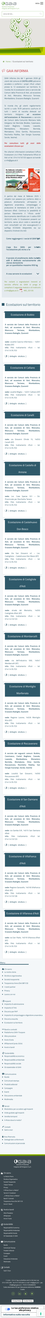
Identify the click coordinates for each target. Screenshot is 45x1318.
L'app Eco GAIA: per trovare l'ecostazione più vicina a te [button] (23, 248)
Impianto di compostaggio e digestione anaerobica (23, 1015)
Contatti (7, 1127)
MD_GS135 (28, 290)
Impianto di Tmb (10, 1007)
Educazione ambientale (13, 1095)
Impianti (8, 1001)
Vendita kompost (10, 1116)
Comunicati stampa (11, 1080)
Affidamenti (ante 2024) (13, 1043)
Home (8, 61)
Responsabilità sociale (12, 1063)
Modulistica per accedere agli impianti (18, 1109)
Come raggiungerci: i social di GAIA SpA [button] (23, 238)
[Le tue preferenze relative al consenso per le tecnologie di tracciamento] (41, 1314)
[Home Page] (10, 3)
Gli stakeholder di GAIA (12, 1067)
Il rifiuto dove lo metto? (13, 1120)
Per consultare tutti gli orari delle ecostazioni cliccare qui (22, 144)
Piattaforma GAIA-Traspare (14, 1032)
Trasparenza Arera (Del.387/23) (16, 983)
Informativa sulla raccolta (16, 1314)
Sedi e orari (8, 1129)
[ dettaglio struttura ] (17, 356)
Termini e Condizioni (10, 1193)
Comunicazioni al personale (14, 1143)
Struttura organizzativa (13, 975)
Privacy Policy (16, 1301)
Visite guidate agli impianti (14, 1112)
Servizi (6, 1106)
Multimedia (8, 1099)
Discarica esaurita (11, 1019)
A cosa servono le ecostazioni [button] (19, 273)
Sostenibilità (9, 1053)
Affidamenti (7, 1216)
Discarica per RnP (11, 1011)
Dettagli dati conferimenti (14, 1139)
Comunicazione (10, 1074)
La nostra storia (10, 972)
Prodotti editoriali (10, 1084)
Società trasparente (11, 979)
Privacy (7, 990)
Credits (22, 1289)
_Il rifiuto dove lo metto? (11, 1196)
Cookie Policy (28, 1301)
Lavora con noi (9, 994)
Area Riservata (9, 1136)
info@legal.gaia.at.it (15, 1285)
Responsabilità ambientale (14, 1059)
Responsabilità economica (14, 1056)
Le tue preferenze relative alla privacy (25, 1309)
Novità (6, 1077)
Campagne (8, 1088)
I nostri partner (9, 987)
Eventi (6, 1091)
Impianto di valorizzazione (14, 1004)
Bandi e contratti (10, 1029)
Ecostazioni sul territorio (13, 1022)
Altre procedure (10, 1036)
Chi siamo (8, 969)
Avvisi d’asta (9, 1039)
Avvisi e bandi (9, 1047)
